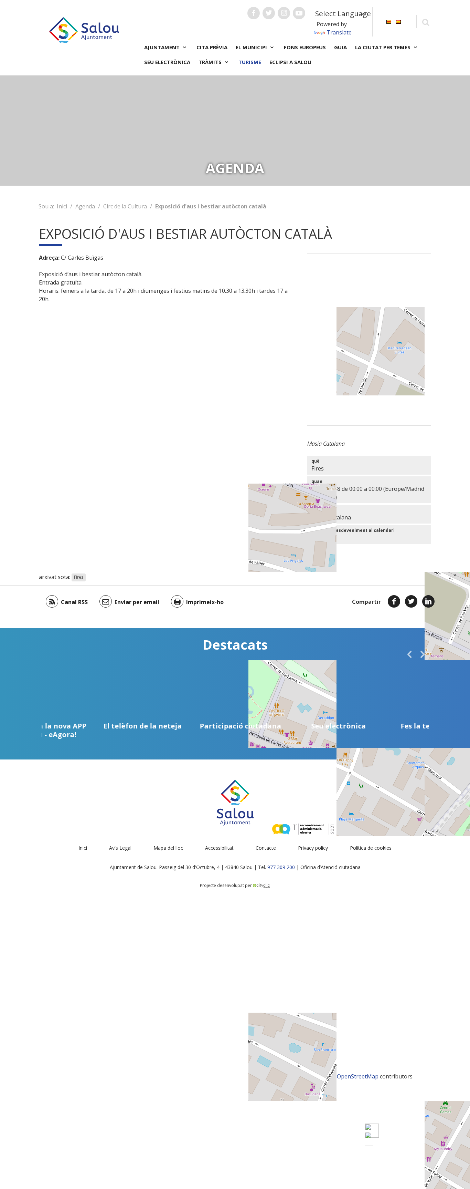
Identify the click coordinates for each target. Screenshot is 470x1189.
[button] (409, 654)
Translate (339, 32)
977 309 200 (281, 867)
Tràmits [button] (211, 62)
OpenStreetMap (357, 1076)
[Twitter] (411, 601)
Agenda (85, 206)
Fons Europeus (305, 47)
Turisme (249, 62)
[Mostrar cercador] (425, 22)
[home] (84, 29)
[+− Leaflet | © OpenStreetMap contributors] (369, 340)
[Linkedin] (428, 601)
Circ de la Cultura (125, 206)
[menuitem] (389, 21)
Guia (340, 47)
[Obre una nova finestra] (253, 13)
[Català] (388, 21)
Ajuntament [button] (162, 47)
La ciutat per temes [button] (383, 47)
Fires (78, 577)
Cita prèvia (211, 47)
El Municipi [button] (252, 47)
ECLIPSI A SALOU (290, 62)
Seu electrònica (167, 62)
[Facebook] (394, 601)
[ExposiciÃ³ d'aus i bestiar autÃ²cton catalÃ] (369, 1139)
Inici (62, 206)
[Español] (398, 21)
